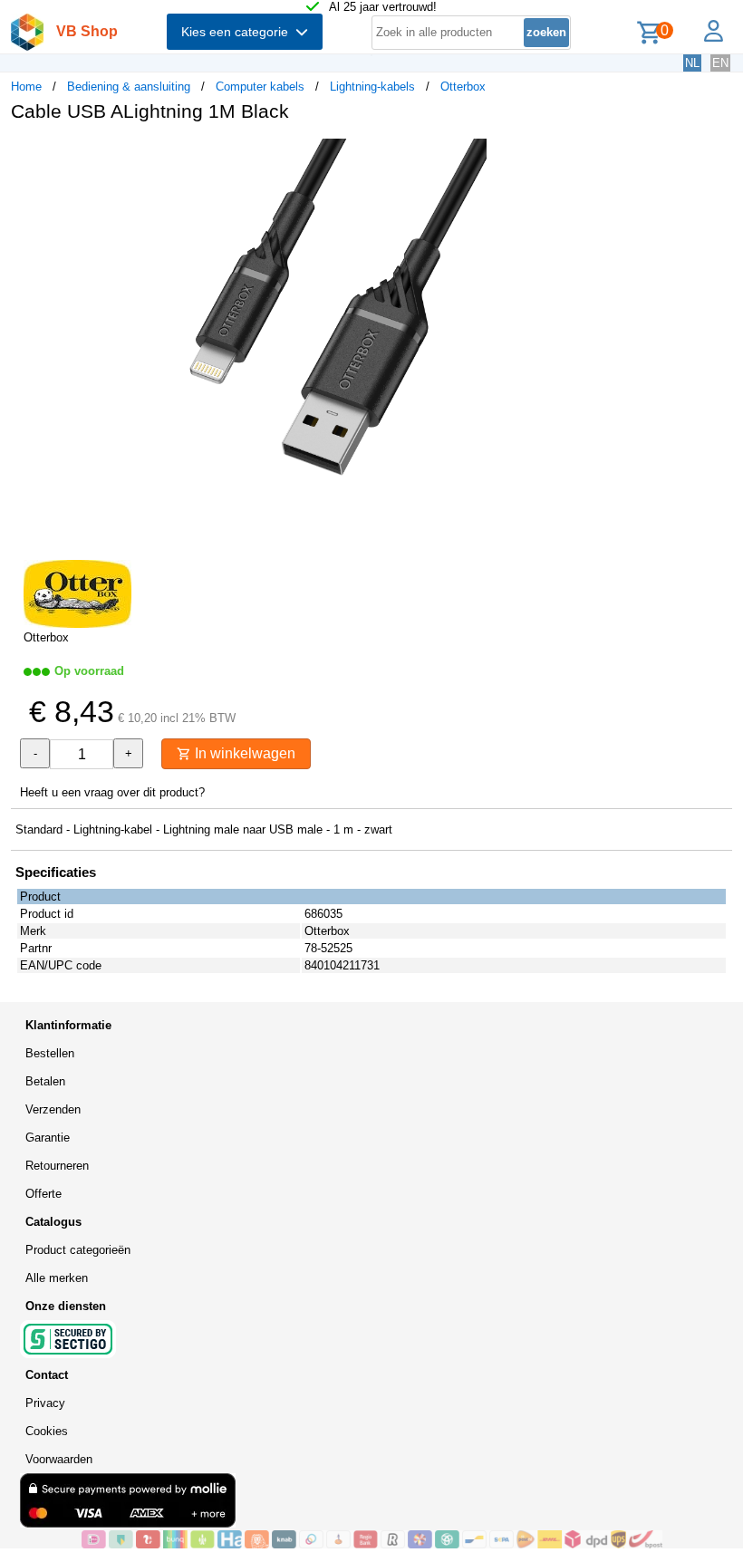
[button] (538, 154)
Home (26, 86)
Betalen (45, 1081)
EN (720, 63)
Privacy (45, 1403)
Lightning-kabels (372, 86)
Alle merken (56, 1278)
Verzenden (53, 1109)
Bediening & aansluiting (128, 86)
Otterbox (463, 86)
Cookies (46, 1431)
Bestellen (49, 1053)
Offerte (43, 1193)
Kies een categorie (238, 31)
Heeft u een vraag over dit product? (112, 792)
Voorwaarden (58, 1459)
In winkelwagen (243, 753)
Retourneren (57, 1165)
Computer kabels (260, 86)
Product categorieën (77, 1250)
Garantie (47, 1137)
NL (692, 63)
